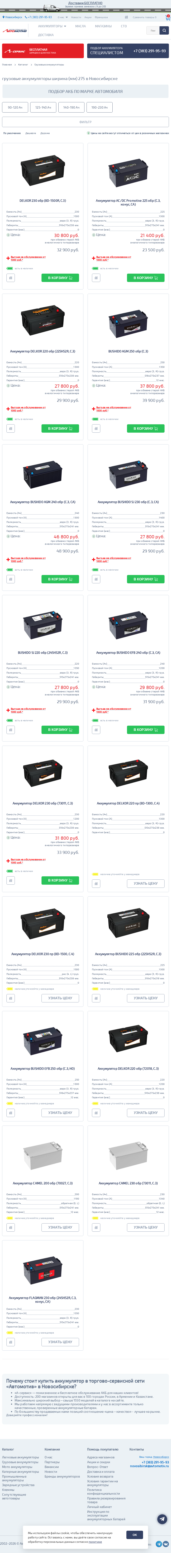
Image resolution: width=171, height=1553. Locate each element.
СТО (124, 26)
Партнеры (52, 1462)
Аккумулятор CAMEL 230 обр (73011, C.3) (128, 1183)
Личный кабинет (99, 1507)
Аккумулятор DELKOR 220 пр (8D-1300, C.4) (128, 803)
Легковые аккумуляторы (20, 1457)
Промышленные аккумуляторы (14, 1478)
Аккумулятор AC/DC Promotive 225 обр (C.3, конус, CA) (128, 202)
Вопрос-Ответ (97, 1467)
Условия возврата (100, 1476)
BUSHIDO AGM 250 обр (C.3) (128, 351)
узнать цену (146, 883)
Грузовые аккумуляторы (20, 1462)
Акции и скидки (98, 1462)
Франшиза (101, 17)
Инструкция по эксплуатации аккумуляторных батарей (106, 1515)
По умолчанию (12, 133)
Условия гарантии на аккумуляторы (102, 1483)
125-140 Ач (43, 107)
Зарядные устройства (18, 1485)
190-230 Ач (100, 107)
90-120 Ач (15, 107)
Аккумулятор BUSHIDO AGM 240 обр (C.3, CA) (42, 502)
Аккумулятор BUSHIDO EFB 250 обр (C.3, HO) (43, 1068)
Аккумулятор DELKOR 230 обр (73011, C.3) (43, 803)
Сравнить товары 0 (144, 17)
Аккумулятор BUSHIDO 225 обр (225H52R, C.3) (128, 954)
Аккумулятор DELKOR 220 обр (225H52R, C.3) (42, 351)
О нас (61, 17)
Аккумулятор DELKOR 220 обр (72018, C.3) (128, 1068)
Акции (88, 17)
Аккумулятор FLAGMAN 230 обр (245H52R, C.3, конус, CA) (42, 1299)
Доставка (46, 35)
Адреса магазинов (100, 1457)
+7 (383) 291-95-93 (155, 1462)
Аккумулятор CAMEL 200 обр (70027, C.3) (43, 1183)
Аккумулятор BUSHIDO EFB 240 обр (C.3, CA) (128, 652)
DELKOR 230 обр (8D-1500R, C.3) (43, 200)
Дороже (45, 133)
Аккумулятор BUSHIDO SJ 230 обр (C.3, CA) (128, 502)
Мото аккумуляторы (17, 1467)
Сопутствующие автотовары (14, 1496)
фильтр (85, 122)
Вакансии (52, 1467)
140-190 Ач (71, 107)
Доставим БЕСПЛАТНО (85, 3)
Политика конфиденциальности (103, 1491)
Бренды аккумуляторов (62, 1476)
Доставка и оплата (101, 1471)
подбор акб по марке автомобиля (85, 91)
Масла (80, 26)
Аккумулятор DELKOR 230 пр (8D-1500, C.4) (42, 954)
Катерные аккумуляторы (20, 1471)
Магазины (103, 26)
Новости (76, 17)
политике (95, 1541)
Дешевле (30, 133)
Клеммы (8, 1490)
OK (135, 1535)
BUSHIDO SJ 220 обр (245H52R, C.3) (43, 652)
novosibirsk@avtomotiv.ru (149, 1466)
